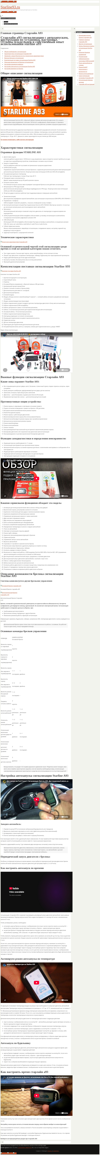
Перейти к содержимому (8, 18)
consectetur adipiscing (24, 1147)
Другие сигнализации (85, 44)
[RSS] (15, 2)
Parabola (49, 1151)
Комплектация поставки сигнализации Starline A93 (19, 60)
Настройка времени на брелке (13, 68)
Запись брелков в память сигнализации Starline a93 (86, 48)
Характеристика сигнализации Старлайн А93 (17, 54)
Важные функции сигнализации (14, 58)
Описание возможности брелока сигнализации (18, 62)
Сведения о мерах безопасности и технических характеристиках (24, 56)
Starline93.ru (10, 7)
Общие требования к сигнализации (15, 52)
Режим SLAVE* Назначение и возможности (83, 69)
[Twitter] (10, 2)
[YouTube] (4, 2)
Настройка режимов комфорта (13, 64)
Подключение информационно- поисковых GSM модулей (86, 59)
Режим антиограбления (86, 74)
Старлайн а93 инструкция (86, 84)
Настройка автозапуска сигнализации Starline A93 (19, 66)
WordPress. (56, 1151)
